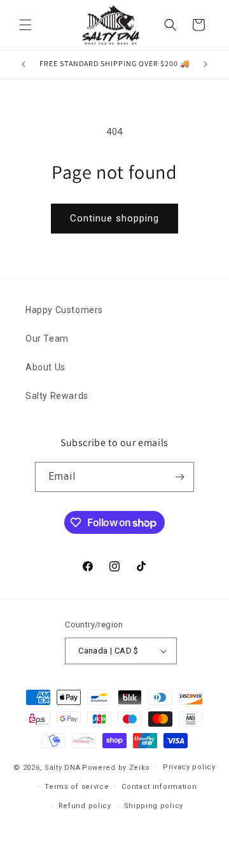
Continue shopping (114, 218)
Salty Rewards (56, 396)
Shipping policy (154, 806)
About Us (45, 367)
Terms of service (77, 787)
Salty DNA (62, 768)
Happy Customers (64, 310)
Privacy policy (189, 767)
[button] (25, 25)
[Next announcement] (205, 64)
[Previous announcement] (24, 64)
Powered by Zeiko (116, 768)
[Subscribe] (179, 477)
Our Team (47, 338)
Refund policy (85, 806)
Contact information (159, 787)
